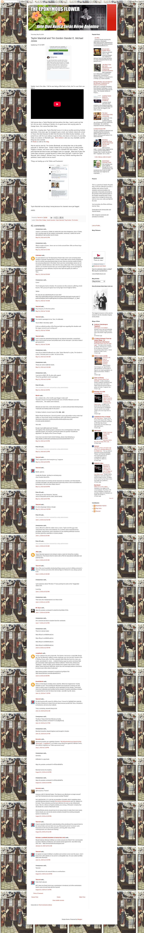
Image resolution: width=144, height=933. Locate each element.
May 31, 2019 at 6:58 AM (43, 274)
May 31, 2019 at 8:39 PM (43, 486)
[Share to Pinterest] (63, 218)
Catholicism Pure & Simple (102, 416)
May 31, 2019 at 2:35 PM (43, 390)
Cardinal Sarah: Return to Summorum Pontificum (106, 98)
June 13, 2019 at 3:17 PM (43, 723)
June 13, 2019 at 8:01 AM (43, 711)
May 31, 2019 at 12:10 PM (43, 379)
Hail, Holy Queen (98, 418)
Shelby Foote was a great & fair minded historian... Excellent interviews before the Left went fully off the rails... (103, 437)
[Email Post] (51, 217)
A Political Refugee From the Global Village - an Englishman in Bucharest (102, 340)
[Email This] (55, 218)
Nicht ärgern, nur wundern (101, 327)
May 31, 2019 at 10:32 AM (43, 367)
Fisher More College (41, 220)
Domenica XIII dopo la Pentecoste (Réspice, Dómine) (106, 360)
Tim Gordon (75, 220)
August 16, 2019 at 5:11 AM (43, 832)
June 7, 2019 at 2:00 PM (42, 612)
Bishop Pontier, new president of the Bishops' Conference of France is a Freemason (103, 83)
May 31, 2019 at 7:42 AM (43, 311)
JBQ (37, 551)
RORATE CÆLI (98, 463)
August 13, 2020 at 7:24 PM (43, 889)
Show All (111, 498)
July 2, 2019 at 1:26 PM (42, 747)
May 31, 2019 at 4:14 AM (43, 249)
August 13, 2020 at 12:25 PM (44, 874)
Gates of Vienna (99, 378)
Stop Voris (99, 508)
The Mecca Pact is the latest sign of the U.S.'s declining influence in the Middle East (102, 449)
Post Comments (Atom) (45, 905)
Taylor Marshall (60, 220)
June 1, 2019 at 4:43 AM (42, 546)
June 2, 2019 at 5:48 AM (42, 574)
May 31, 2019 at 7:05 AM (43, 301)
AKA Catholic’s (59, 138)
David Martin (39, 681)
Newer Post (34, 897)
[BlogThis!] (57, 218)
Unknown (38, 255)
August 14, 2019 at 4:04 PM (43, 782)
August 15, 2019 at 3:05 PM (43, 816)
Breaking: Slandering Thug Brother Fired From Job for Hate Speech (107, 143)
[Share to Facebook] (61, 218)
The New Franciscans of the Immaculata (107, 114)
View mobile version (58, 900)
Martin (37, 395)
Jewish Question (51, 220)
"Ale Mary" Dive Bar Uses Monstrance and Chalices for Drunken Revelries (107, 68)
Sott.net (96, 446)
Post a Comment (38, 893)
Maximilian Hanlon (101, 505)
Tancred (38, 306)
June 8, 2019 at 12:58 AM (43, 647)
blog (47, 141)
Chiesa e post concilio (100, 356)
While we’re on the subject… (101, 486)
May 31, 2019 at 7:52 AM (43, 344)
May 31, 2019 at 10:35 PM (43, 509)
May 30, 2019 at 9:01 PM (43, 237)
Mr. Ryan (38, 608)
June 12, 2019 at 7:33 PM (43, 693)
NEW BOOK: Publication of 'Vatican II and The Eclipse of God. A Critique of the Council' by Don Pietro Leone (103, 469)
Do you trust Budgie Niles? (106, 49)
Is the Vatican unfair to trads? (103, 157)
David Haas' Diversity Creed (106, 161)
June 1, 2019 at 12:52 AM (43, 520)
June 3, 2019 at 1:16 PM (42, 602)
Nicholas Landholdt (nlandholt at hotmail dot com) (50, 837)
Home (58, 897)
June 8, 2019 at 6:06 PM (42, 676)
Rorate (35, 141)
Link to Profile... (96, 225)
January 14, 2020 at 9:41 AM (44, 846)
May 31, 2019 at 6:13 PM (43, 451)
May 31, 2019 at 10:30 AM (43, 357)
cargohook (39, 653)
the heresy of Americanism (62, 801)
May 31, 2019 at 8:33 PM (43, 462)
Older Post (82, 897)
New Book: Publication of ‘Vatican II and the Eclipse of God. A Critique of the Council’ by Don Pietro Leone (103, 399)
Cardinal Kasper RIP (99, 129)
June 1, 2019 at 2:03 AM (42, 535)
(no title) (97, 38)
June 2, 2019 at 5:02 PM (42, 591)
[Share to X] (59, 218)
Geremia (38, 739)
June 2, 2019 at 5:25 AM (42, 560)
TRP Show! (97, 430)
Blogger (79, 919)
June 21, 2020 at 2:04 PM (43, 860)
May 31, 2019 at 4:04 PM (43, 441)
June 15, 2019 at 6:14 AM (43, 733)
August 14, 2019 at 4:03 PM (43, 772)
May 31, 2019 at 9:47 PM (43, 499)
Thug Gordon (67, 220)
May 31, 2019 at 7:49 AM (43, 330)
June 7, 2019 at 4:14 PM (42, 623)
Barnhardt (97, 485)
